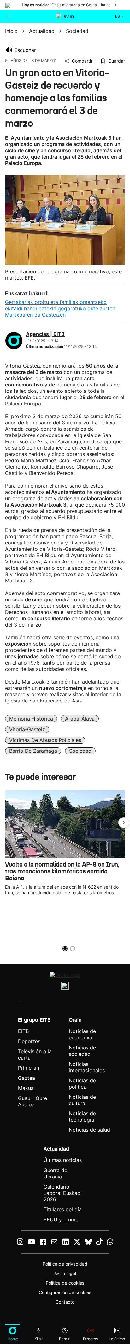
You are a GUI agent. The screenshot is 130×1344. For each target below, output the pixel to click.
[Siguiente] (115, 5)
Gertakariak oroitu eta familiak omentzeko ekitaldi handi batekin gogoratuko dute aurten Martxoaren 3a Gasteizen (60, 308)
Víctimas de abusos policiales (45, 740)
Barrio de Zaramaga (33, 751)
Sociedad (80, 751)
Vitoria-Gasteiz (27, 729)
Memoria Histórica (31, 718)
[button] (123, 822)
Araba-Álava (80, 718)
